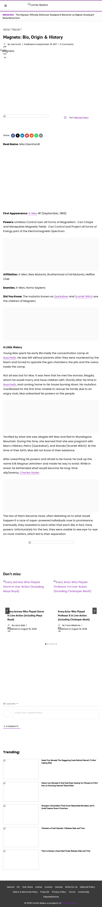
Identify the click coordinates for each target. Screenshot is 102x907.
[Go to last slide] (7, 611)
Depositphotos (51, 896)
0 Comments (67, 44)
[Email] (41, 136)
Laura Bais (20, 625)
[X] (18, 136)
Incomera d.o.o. (70, 903)
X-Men (32, 213)
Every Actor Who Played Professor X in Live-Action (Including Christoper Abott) (74, 615)
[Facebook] (13, 136)
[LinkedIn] (22, 136)
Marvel (10, 887)
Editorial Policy (81, 117)
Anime (38, 887)
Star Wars (27, 887)
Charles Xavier (29, 472)
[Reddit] (32, 136)
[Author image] (5, 44)
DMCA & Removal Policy (25, 891)
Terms (72, 891)
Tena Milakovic (73, 625)
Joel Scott (15, 44)
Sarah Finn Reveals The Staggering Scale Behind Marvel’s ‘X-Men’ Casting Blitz (68, 761)
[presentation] (25, 592)
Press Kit (44, 891)
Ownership (83, 891)
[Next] (94, 611)
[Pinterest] (27, 136)
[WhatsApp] (36, 136)
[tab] (45, 644)
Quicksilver (61, 296)
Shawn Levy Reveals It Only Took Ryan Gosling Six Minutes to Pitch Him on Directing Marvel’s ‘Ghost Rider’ (69, 784)
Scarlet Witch (84, 296)
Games (59, 887)
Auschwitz (9, 358)
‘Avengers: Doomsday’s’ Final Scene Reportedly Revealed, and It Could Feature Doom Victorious (67, 807)
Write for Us (71, 887)
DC (18, 887)
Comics (48, 887)
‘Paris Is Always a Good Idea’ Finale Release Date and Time (65, 851)
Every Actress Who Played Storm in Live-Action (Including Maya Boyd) (25, 615)
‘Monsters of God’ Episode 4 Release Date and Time (63, 828)
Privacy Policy (59, 891)
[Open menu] (5, 6)
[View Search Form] (96, 5)
